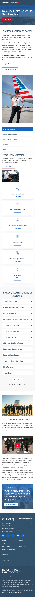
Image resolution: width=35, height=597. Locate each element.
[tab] (17, 129)
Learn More (8, 166)
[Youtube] (18, 535)
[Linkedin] (22, 535)
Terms (3, 576)
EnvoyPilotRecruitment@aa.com (12, 57)
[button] (31, 2)
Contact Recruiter (11, 504)
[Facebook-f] (3, 535)
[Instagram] (13, 535)
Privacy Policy (11, 576)
